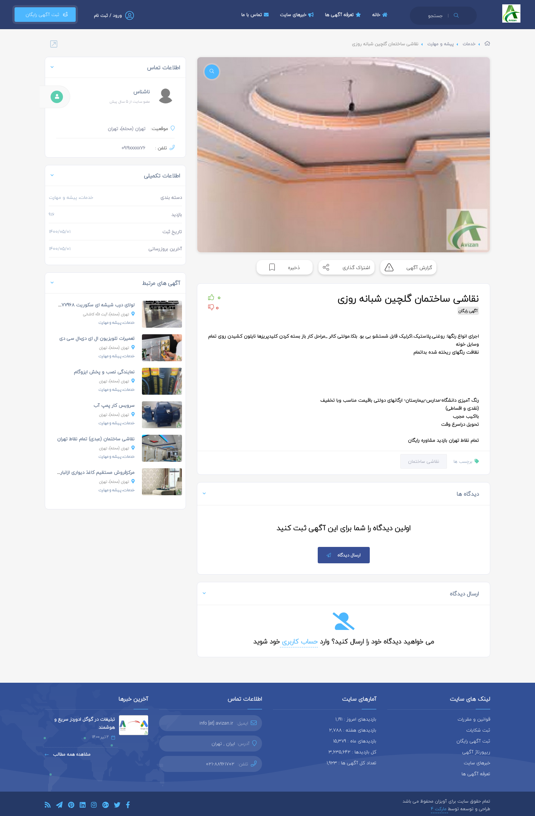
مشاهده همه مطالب (71, 754)
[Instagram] (94, 806)
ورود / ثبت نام (108, 15)
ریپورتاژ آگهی (476, 752)
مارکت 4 (439, 809)
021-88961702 (220, 764)
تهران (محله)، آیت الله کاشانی (106, 314)
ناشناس (142, 91)
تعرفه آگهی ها (339, 15)
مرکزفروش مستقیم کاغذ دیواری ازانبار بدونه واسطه (84, 472)
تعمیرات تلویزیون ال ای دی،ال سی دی (97, 338)
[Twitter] (117, 806)
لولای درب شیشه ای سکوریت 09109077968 (92, 305)
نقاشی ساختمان (423, 461)
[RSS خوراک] (48, 806)
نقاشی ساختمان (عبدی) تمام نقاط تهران (96, 439)
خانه (376, 15)
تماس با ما (251, 15)
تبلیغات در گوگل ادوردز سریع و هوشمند (84, 723)
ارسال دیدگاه (349, 555)
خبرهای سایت (293, 15)
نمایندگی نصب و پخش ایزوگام (104, 372)
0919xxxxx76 (134, 148)
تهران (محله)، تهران (114, 347)
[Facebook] (128, 806)
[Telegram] (59, 806)
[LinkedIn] (83, 806)
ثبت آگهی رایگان (41, 15)
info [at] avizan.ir (216, 723)
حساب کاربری (299, 641)
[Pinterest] (71, 806)
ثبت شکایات (478, 730)
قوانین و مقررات (473, 719)
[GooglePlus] (105, 806)
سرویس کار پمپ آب (114, 405)
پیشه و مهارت (440, 44)
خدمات (469, 44)
